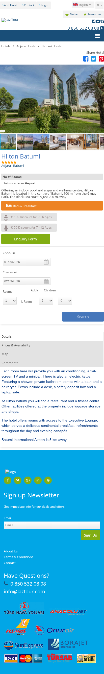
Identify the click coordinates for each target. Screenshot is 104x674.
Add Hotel (10, 5)
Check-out (10, 272)
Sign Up (90, 535)
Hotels (5, 46)
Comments (10, 362)
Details (7, 336)
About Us (11, 551)
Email (8, 518)
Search (83, 316)
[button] (52, 99)
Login (44, 5)
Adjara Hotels (26, 46)
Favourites (94, 14)
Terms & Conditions (18, 557)
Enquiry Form (25, 239)
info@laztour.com (24, 591)
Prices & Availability (16, 345)
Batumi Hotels (52, 46)
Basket (74, 14)
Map (5, 354)
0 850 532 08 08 (83, 28)
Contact (29, 5)
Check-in (9, 253)
